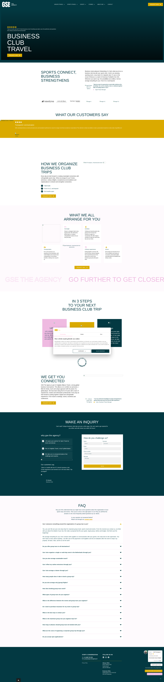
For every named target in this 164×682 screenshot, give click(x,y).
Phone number (87, 451)
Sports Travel (71, 4)
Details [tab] (82, 334)
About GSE (100, 4)
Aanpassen (81, 351)
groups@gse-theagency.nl (90, 658)
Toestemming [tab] (63, 334)
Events (82, 4)
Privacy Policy (85, 662)
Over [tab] (101, 334)
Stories (91, 4)
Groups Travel (58, 4)
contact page (88, 519)
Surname (105, 441)
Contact (110, 4)
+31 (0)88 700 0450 (88, 657)
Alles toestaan (100, 351)
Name (85, 441)
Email (85, 446)
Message (86, 456)
